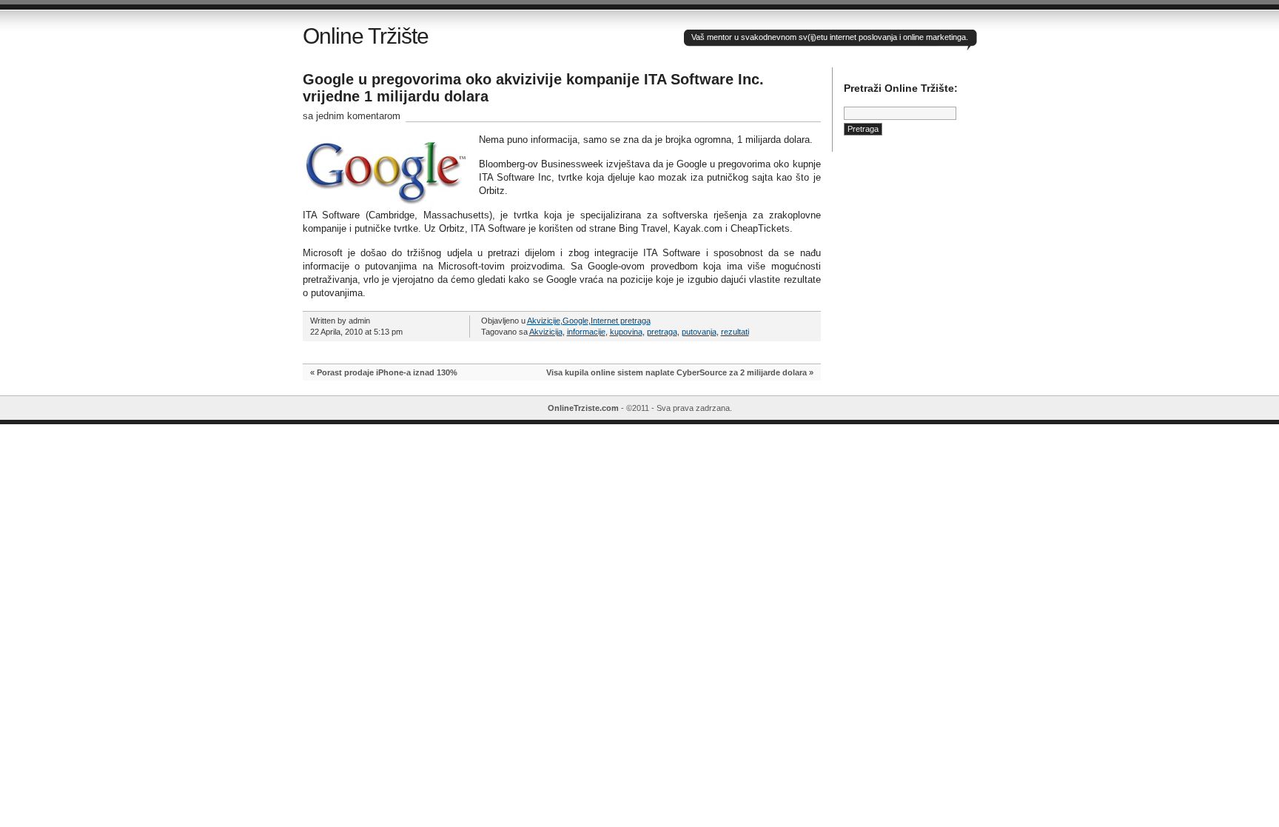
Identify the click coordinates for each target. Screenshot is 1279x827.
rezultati (735, 331)
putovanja (699, 331)
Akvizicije (543, 320)
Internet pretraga (621, 320)
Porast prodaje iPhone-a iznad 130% (387, 372)
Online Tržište (366, 36)
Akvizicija (546, 331)
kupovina (626, 331)
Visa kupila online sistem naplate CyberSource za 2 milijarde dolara (676, 372)
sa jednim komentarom (351, 115)
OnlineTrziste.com (583, 408)
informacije (586, 331)
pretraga (662, 331)
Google (575, 320)
